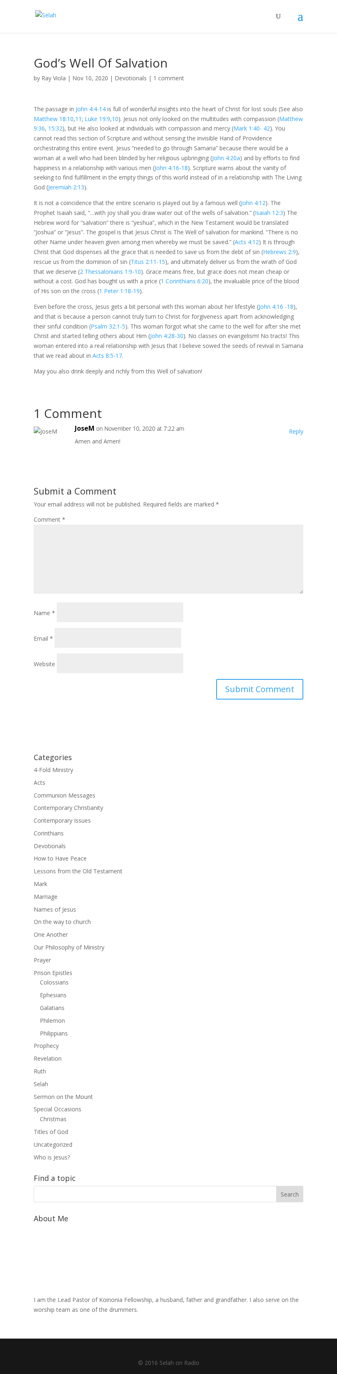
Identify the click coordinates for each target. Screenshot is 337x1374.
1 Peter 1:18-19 (119, 291)
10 (115, 119)
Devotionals (131, 78)
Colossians (54, 982)
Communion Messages (64, 795)
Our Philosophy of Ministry (69, 947)
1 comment (168, 78)
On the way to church (62, 922)
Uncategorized (53, 1144)
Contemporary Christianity (68, 808)
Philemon (52, 1020)
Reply (296, 431)
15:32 (55, 128)
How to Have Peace (60, 858)
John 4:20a (226, 158)
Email (43, 638)
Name (44, 613)
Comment (49, 519)
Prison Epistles (53, 973)
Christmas (53, 1119)
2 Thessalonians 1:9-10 (110, 271)
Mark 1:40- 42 (251, 128)
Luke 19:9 (97, 119)
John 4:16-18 (171, 168)
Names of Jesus (55, 909)
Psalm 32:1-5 (108, 326)
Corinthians (49, 833)
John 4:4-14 (91, 109)
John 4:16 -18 (276, 306)
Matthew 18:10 (54, 119)
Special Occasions (57, 1109)
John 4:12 (253, 203)
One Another (51, 934)
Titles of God (51, 1132)
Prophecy (46, 1046)
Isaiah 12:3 (269, 213)
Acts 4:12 (247, 242)
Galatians (52, 1008)
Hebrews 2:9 (279, 252)
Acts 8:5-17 (107, 355)
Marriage (46, 896)
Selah (41, 1084)
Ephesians (53, 995)
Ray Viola (54, 78)
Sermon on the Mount (63, 1097)
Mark (40, 884)
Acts (39, 782)
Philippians (54, 1033)
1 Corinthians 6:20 (184, 281)
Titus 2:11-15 (148, 262)
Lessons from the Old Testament (78, 871)
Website (44, 664)
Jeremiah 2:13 (66, 187)
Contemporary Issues (62, 820)
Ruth (40, 1071)
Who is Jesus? (52, 1157)
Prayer (42, 960)
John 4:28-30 (166, 336)
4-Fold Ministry (53, 770)
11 (78, 119)
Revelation (48, 1058)
